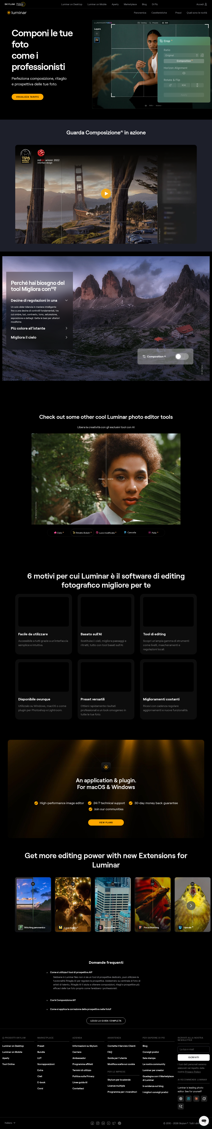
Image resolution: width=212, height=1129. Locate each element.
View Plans (106, 822)
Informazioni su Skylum (84, 1045)
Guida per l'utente (117, 1058)
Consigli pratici (151, 1052)
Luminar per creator (153, 1070)
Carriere (76, 1052)
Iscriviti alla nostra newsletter (190, 1038)
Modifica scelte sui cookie (121, 1064)
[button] (191, 905)
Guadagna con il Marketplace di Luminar (158, 1078)
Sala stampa (149, 1058)
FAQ (110, 1052)
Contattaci (78, 1088)
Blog (145, 1045)
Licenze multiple (116, 1085)
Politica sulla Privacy (83, 1076)
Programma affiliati (82, 1064)
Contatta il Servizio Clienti (121, 1045)
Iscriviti (193, 1057)
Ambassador (79, 1058)
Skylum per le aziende (119, 1079)
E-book (41, 1082)
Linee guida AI (79, 1082)
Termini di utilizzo (81, 1070)
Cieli (39, 1076)
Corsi (40, 1088)
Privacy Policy (193, 1072)
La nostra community (154, 1064)
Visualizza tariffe (27, 97)
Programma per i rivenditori (122, 1091)
